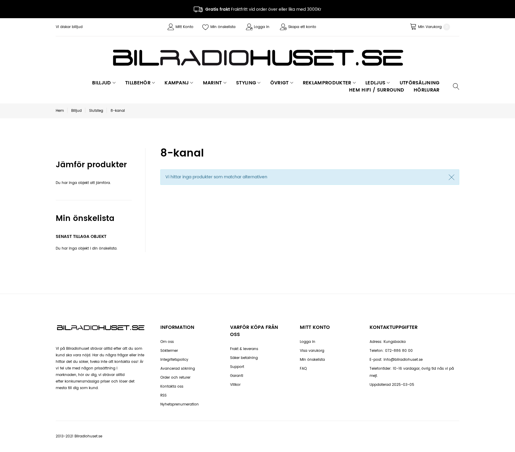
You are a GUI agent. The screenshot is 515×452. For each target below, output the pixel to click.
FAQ (303, 368)
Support (237, 367)
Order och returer (175, 377)
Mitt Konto (184, 27)
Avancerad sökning (177, 368)
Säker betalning (244, 358)
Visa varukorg (312, 351)
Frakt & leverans (244, 349)
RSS (163, 395)
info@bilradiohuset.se (403, 360)
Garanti (236, 376)
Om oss (167, 342)
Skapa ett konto (302, 27)
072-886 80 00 (399, 351)
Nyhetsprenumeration (179, 404)
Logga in (261, 27)
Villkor (235, 385)
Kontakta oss (171, 386)
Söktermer (169, 351)
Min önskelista (222, 27)
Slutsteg (96, 111)
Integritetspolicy (174, 360)
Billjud (76, 111)
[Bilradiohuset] (257, 58)
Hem (60, 111)
